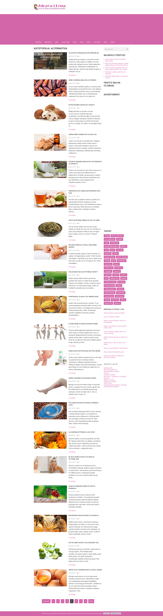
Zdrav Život (108, 383)
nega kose (117, 271)
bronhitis (119, 239)
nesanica (123, 275)
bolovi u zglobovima (117, 235)
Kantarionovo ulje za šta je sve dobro (114, 343)
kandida (107, 260)
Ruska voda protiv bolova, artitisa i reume (84, 351)
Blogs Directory (109, 380)
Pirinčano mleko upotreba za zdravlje (115, 73)
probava (119, 285)
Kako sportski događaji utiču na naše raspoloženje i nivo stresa (116, 68)
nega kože (108, 275)
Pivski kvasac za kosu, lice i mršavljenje (83, 296)
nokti (106, 278)
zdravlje (112, 42)
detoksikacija (114, 243)
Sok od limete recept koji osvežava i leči (83, 542)
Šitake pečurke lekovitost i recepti (82, 105)
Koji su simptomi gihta (112, 317)
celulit (106, 243)
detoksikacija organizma (111, 246)
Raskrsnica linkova (110, 370)
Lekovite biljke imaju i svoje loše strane (116, 77)
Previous (46, 601)
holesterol (107, 253)
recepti (88, 42)
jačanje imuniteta (109, 257)
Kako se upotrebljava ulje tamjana (116, 348)
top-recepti (97, 42)
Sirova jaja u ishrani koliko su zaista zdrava (85, 570)
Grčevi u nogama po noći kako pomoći (82, 378)
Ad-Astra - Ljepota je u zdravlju (115, 376)
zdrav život (115, 299)
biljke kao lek (48, 42)
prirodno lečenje (109, 285)
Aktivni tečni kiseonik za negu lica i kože (116, 338)
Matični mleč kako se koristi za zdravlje (84, 515)
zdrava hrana (120, 292)
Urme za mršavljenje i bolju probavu (82, 80)
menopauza (118, 267)
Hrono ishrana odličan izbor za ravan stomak (115, 332)
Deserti (106, 373)
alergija (107, 235)
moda (81, 42)
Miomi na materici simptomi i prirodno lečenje (114, 356)
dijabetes (123, 246)
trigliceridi (120, 289)
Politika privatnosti (115, 613)
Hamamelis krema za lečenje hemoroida (115, 60)
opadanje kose (114, 278)
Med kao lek (108, 368)
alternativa (38, 42)
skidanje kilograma (110, 289)
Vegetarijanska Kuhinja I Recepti (115, 385)
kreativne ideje (66, 42)
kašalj (113, 260)
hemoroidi (119, 250)
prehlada (123, 278)
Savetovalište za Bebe (111, 371)
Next (91, 601)
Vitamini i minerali (110, 381)
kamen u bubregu (122, 257)
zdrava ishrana (109, 296)
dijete (56, 42)
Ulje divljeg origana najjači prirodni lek (84, 53)
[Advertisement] (81, 27)
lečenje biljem (121, 260)
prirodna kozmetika (110, 282)
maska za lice (108, 267)
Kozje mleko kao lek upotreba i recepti (83, 272)
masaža (116, 264)
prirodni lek (121, 282)
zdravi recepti (119, 296)
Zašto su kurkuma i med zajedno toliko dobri (115, 327)
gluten (112, 250)
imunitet (115, 253)
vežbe (105, 42)
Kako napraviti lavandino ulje (114, 352)
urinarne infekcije (109, 292)
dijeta (106, 250)
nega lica (115, 275)
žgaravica (117, 303)
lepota (74, 42)
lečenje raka (108, 264)
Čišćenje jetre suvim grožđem (114, 313)
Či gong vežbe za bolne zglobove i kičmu (83, 324)
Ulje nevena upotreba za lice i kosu (82, 432)
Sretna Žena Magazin (111, 387)
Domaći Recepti (109, 375)
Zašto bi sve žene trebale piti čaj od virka (84, 220)
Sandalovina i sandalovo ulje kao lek (83, 134)
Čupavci (106, 378)
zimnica (123, 299)
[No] (161, 613)
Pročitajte (72, 75)
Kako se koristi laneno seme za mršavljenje (115, 321)
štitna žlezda (108, 303)
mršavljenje (108, 271)
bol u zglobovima (109, 239)
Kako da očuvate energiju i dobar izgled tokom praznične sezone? (117, 64)
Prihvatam (106, 613)
